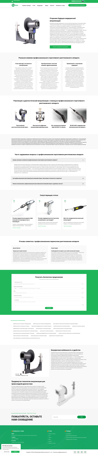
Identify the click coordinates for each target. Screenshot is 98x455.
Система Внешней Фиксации (71, 435)
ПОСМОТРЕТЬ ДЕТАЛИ (20, 115)
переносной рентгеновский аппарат (21, 335)
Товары (49, 437)
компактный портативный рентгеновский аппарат (69, 333)
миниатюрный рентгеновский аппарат (62, 326)
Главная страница (26, 5)
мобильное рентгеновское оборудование (22, 323)
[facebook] (75, 452)
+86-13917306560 (14, 438)
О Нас (34, 5)
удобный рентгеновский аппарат (56, 335)
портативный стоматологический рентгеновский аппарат (65, 323)
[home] (15, 5)
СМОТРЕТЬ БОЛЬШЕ (16, 227)
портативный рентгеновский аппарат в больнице (23, 333)
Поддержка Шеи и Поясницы (71, 439)
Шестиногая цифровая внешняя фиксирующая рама (39, 126)
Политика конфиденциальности (60, 452)
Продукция (39, 5)
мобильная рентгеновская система (63, 330)
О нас (49, 435)
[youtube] (81, 452)
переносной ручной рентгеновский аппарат (62, 328)
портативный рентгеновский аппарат (39, 335)
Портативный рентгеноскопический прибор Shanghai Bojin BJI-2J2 (20, 126)
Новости (52, 5)
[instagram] (85, 452)
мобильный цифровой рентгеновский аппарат (46, 333)
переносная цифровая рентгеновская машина (41, 326)
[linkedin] (78, 452)
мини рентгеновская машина (78, 326)
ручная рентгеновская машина (46, 330)
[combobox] (16, 288)
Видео (46, 5)
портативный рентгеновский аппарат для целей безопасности (26, 338)
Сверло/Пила (68, 433)
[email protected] (17, 0)
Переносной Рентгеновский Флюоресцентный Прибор (76, 437)
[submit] (80, 1)
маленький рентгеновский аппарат (43, 328)
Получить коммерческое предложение (77, 5)
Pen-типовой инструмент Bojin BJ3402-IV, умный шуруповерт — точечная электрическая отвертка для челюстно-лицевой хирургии (58, 126)
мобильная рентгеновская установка (21, 326)
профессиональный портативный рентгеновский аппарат (25, 330)
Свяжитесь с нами (60, 5)
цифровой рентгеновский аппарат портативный (23, 328)
